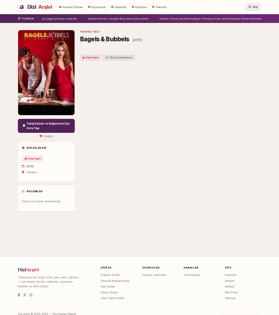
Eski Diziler (108, 286)
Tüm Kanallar (192, 275)
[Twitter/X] (24, 295)
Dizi (39, 7)
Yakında (161, 7)
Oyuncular (98, 7)
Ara (255, 7)
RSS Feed (231, 292)
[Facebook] (19, 295)
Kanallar (141, 7)
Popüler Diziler (72, 7)
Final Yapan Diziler (113, 298)
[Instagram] (30, 295)
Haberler (120, 7)
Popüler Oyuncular (154, 275)
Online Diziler (109, 292)
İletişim (229, 280)
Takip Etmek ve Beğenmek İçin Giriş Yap (48, 126)
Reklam (230, 286)
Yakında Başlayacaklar (115, 280)
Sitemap (230, 298)
